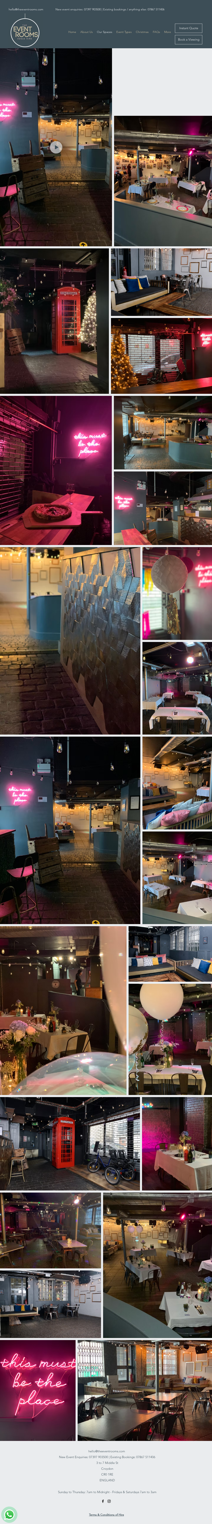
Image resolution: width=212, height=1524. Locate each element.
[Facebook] (103, 1501)
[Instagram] (109, 1501)
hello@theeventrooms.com (26, 9)
